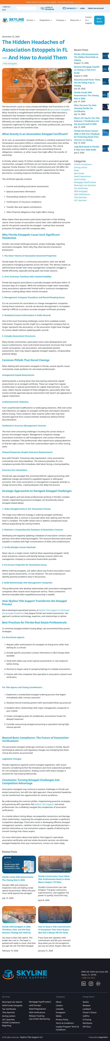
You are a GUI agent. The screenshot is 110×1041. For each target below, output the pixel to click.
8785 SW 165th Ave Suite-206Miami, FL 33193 (94, 973)
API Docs (87, 1026)
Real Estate (79, 173)
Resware (86, 1005)
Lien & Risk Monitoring (39, 1019)
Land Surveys (80, 179)
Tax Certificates (81, 188)
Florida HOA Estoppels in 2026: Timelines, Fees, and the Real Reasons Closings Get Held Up (16, 929)
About (58, 1002)
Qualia (86, 1002)
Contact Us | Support (88, 20)
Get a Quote (99, 20)
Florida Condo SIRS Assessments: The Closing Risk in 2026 (86, 95)
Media (58, 1016)
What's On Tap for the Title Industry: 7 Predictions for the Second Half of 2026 (87, 121)
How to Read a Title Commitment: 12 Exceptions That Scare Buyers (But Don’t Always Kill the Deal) (54, 929)
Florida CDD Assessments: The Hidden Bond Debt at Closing (86, 57)
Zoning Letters (80, 167)
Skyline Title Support (44, 804)
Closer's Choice (89, 1012)
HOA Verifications (82, 194)
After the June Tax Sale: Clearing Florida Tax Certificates (85, 108)
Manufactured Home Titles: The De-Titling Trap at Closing (87, 82)
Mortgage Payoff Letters (85, 182)
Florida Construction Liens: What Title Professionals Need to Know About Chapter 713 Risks (54, 879)
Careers (59, 1005)
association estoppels (60, 109)
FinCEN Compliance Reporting (11, 1024)
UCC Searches (80, 200)
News (76, 170)
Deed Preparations (82, 176)
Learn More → (79, 2)
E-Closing (87, 1019)
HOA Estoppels (10, 63)
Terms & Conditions (65, 1023)
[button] (30, 20)
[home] (13, 20)
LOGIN (82, 8)
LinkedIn (60, 1009)
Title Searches (80, 197)
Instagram (60, 1012)
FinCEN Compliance (83, 164)
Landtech (87, 1009)
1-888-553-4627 (6, 8)
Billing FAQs (71, 11)
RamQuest (87, 1023)
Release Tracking (36, 1016)
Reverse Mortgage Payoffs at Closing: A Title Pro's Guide (86, 70)
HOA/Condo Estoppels (12, 1005)
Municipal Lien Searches (85, 185)
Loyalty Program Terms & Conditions (67, 1028)
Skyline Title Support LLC (31, 1037)
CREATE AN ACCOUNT (96, 8)
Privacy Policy (62, 1019)
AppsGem (103, 1037)
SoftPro (86, 1016)
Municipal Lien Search (12, 1002)
